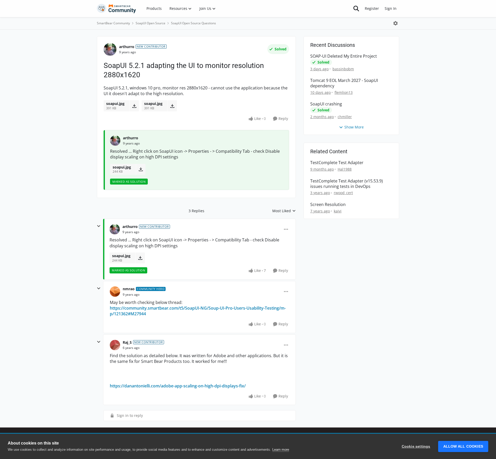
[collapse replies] (99, 226)
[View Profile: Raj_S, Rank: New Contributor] (115, 345)
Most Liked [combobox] (284, 210)
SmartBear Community (113, 23)
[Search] (356, 8)
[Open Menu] (395, 23)
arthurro (126, 46)
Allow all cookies (463, 446)
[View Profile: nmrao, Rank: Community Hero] (115, 291)
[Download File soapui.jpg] (134, 105)
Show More (354, 127)
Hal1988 (345, 169)
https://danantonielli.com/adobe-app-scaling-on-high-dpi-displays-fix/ (178, 386)
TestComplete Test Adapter (336, 162)
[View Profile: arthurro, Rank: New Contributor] (110, 49)
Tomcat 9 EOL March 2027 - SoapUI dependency (344, 83)
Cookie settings (416, 446)
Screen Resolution (328, 204)
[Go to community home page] (116, 8)
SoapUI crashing (326, 104)
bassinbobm (343, 68)
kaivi (338, 211)
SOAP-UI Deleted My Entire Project (343, 56)
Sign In (391, 8)
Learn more (280, 450)
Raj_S (127, 342)
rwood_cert (343, 192)
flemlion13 (344, 92)
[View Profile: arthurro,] (115, 140)
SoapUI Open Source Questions (193, 23)
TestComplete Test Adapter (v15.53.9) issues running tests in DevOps (346, 183)
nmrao (129, 288)
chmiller (345, 116)
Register (372, 8)
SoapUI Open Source (150, 23)
